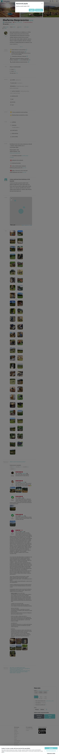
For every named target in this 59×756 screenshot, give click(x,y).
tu (4, 752)
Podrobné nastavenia (51, 750)
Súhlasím (51, 748)
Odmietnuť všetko (51, 753)
